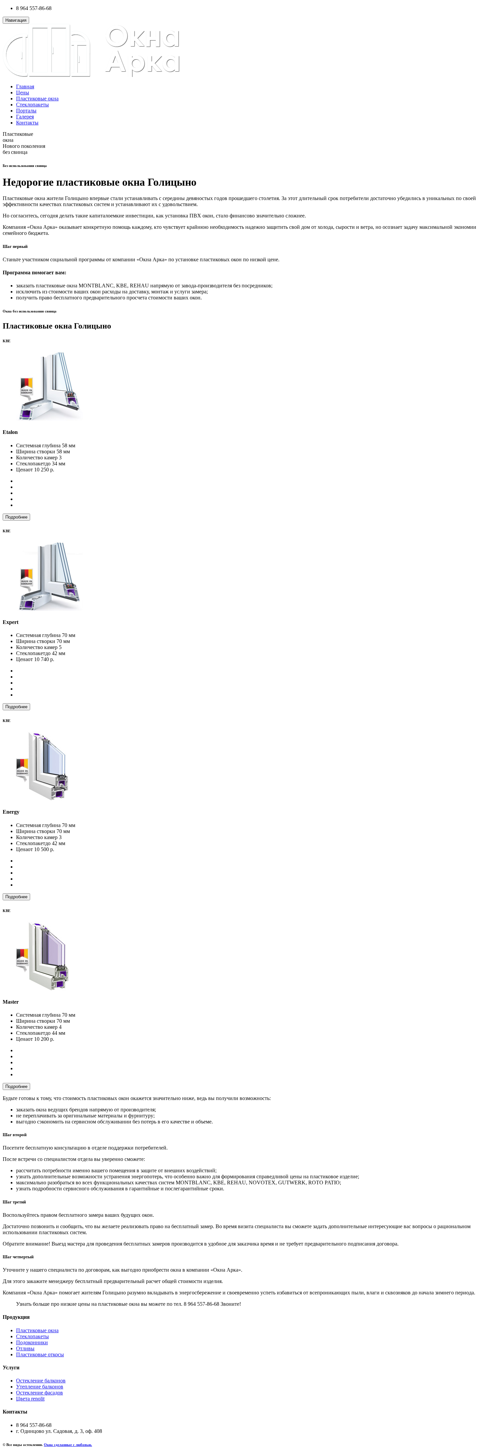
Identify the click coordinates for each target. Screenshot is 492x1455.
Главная (25, 86)
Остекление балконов (41, 1380)
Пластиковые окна (37, 98)
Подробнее (16, 517)
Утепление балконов (39, 1386)
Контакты (27, 122)
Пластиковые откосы (40, 1354)
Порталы (26, 110)
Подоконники (32, 1342)
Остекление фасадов (39, 1392)
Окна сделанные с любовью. (68, 1445)
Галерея (25, 116)
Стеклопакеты (32, 104)
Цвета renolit (30, 1398)
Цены (22, 92)
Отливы (25, 1348)
